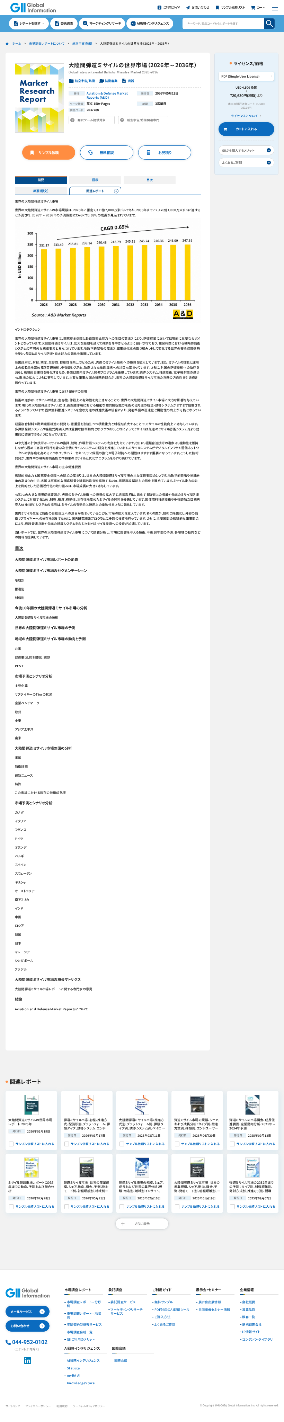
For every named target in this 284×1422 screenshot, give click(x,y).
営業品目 (248, 1310)
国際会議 (120, 1360)
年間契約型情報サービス (84, 1324)
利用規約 (62, 1406)
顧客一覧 (248, 1317)
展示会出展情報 (209, 1302)
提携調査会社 (251, 1324)
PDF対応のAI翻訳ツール (171, 1310)
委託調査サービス (122, 1302)
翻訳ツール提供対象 (92, 121)
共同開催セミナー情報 (214, 1310)
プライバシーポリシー (38, 1406)
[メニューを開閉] (275, 7)
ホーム (16, 43)
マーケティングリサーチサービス (126, 1311)
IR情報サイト (251, 1332)
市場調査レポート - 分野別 (84, 1304)
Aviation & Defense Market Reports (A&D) (107, 95)
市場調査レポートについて (46, 43)
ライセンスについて (244, 116)
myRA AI (74, 1375)
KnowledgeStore (81, 1383)
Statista (73, 1368)
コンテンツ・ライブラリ (257, 1339)
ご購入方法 (162, 1317)
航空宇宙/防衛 (82, 43)
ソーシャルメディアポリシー (89, 1406)
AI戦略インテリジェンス (83, 1360)
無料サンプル (163, 1302)
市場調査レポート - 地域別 (84, 1315)
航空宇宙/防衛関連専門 (144, 121)
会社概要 (248, 1302)
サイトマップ (13, 1406)
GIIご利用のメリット (81, 1339)
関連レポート (95, 190)
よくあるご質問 (164, 1324)
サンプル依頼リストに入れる (35, 1144)
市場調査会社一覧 (80, 1332)
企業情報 (247, 1290)
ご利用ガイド (162, 1290)
